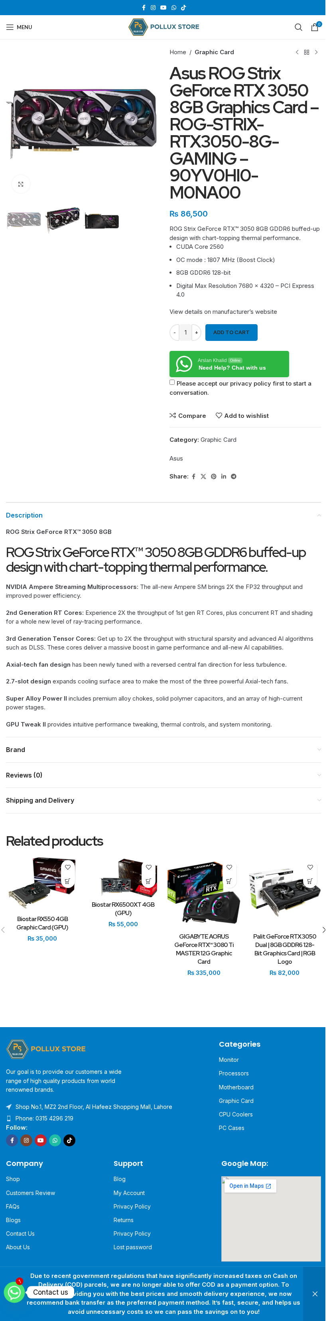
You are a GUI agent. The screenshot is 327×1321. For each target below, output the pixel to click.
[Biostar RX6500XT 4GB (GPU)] (123, 876)
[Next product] (316, 52)
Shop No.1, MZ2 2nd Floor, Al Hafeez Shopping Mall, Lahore (94, 1106)
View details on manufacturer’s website (223, 311)
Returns (124, 1220)
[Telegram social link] (234, 476)
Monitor (229, 1059)
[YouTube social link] (163, 7)
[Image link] (46, 1049)
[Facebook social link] (143, 7)
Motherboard (236, 1087)
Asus (176, 458)
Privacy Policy (132, 1206)
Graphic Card (214, 52)
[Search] (299, 27)
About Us (18, 1247)
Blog (120, 1178)
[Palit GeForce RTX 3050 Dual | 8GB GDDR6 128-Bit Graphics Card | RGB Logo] (284, 892)
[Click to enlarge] (21, 184)
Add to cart (231, 332)
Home (177, 52)
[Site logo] (163, 26)
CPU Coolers (236, 1114)
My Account (129, 1192)
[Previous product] (297, 52)
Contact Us (20, 1233)
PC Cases (231, 1127)
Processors (234, 1073)
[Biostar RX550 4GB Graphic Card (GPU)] (42, 883)
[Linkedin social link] (224, 476)
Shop (13, 1178)
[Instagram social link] (153, 7)
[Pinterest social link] (214, 476)
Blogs (13, 1220)
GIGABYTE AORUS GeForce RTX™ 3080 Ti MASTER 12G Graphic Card (204, 949)
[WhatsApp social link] (174, 7)
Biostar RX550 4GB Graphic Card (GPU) (42, 923)
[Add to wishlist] (68, 867)
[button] (14, 123)
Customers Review (30, 1192)
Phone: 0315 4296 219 (44, 1118)
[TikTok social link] (183, 7)
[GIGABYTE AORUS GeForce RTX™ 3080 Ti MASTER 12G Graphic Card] (203, 892)
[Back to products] (306, 52)
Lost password (133, 1247)
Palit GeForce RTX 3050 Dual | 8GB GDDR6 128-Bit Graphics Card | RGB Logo (284, 949)
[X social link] (203, 476)
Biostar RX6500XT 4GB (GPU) (123, 909)
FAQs (13, 1206)
